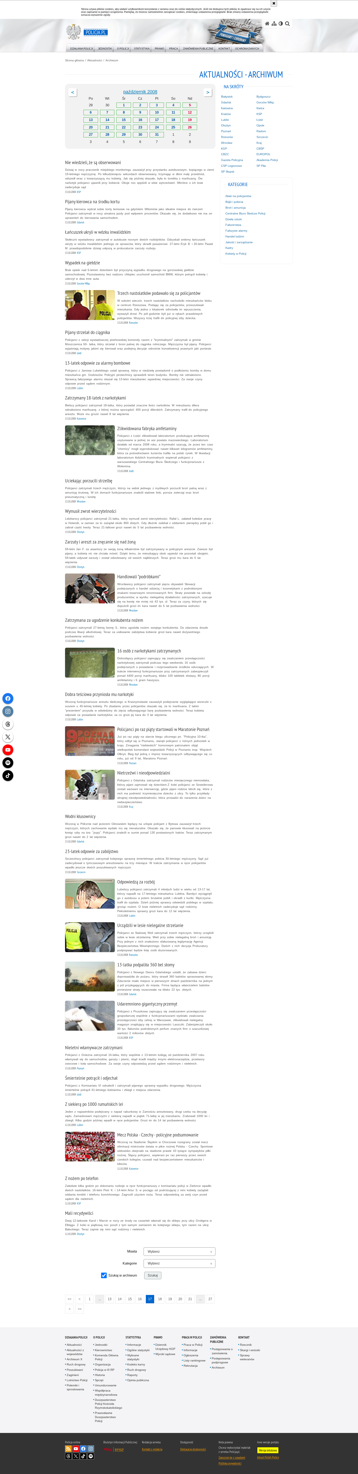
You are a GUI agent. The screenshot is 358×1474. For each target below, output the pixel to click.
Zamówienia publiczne (218, 1339)
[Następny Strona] (208, 92)
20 (91, 127)
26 (190, 127)
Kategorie (130, 1263)
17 (157, 120)
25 (173, 127)
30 (140, 135)
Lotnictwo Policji (77, 1380)
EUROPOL (263, 154)
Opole (260, 125)
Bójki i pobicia (234, 201)
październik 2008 (140, 91)
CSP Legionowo (231, 165)
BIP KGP (119, 1449)
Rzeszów (227, 137)
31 (157, 135)
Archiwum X (74, 1359)
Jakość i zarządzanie (239, 242)
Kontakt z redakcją (152, 1449)
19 (190, 120)
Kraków (226, 114)
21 (107, 127)
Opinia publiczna (138, 1380)
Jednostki (101, 1344)
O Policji (99, 1337)
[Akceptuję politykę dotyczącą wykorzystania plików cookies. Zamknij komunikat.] (274, 3)
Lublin (225, 119)
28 (107, 135)
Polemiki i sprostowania (75, 1387)
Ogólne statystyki (138, 1350)
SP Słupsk (227, 171)
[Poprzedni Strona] (73, 92)
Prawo (158, 1337)
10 (157, 112)
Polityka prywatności (230, 1463)
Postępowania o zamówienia (222, 1351)
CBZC (225, 154)
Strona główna (74, 60)
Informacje (134, 1344)
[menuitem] (81, 47)
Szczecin (262, 137)
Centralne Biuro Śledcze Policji (245, 213)
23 (140, 127)
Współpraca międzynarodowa (106, 1392)
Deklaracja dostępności (193, 1449)
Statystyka (133, 1337)
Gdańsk (226, 102)
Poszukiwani (75, 1369)
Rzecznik (246, 1344)
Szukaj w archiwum (122, 1275)
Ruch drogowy (76, 1364)
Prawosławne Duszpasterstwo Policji (105, 1416)
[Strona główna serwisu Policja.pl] (267, 23)
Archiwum (111, 60)
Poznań (226, 131)
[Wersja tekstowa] (281, 23)
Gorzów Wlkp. (265, 102)
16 (140, 120)
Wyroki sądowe (165, 1354)
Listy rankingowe (195, 1360)
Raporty (132, 1375)
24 (157, 127)
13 (91, 120)
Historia (100, 1375)
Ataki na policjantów (238, 196)
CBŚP (260, 148)
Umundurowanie (105, 1385)
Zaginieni (73, 1375)
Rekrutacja (191, 1365)
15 (124, 120)
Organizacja (103, 1364)
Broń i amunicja (235, 207)
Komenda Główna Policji (106, 1357)
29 (124, 135)
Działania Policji (76, 1337)
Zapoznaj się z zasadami (232, 1457)
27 (91, 135)
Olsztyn (226, 125)
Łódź (259, 119)
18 (173, 120)
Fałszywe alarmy (236, 230)
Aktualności (94, 60)
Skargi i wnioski (250, 1350)
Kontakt (244, 1337)
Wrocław (226, 142)
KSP (259, 114)
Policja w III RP (104, 1369)
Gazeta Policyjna (232, 160)
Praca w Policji (192, 1337)
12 (190, 112)
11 (173, 112)
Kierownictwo (103, 1350)
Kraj (259, 142)
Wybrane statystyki (133, 1357)
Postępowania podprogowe (221, 1360)
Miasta (132, 1251)
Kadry (229, 247)
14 (107, 120)
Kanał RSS (68, 1448)
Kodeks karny (136, 1364)
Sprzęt (99, 1380)
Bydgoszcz (263, 96)
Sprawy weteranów (247, 1357)
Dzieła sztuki (233, 219)
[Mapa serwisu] (274, 23)
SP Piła (261, 165)
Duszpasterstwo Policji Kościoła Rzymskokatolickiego (108, 1403)
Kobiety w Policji (235, 253)
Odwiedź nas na (76, 1448)
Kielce (260, 108)
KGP (224, 148)
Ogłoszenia (191, 1355)
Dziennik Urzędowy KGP (165, 1346)
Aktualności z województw (75, 1352)
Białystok (227, 96)
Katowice (227, 108)
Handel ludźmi (234, 236)
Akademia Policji (267, 160)
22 (124, 127)
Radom (261, 131)
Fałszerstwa (233, 224)
